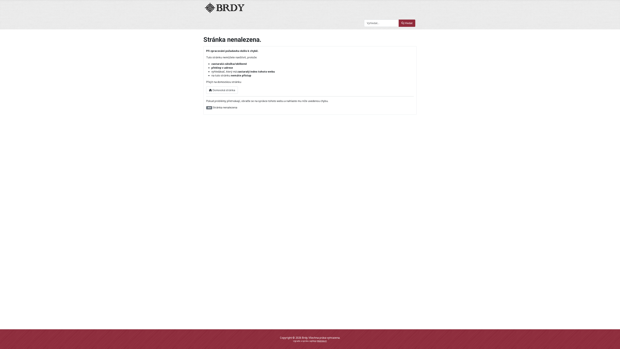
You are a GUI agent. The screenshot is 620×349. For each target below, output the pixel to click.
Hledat (408, 23)
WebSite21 (322, 341)
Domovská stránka (223, 90)
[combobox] (381, 23)
